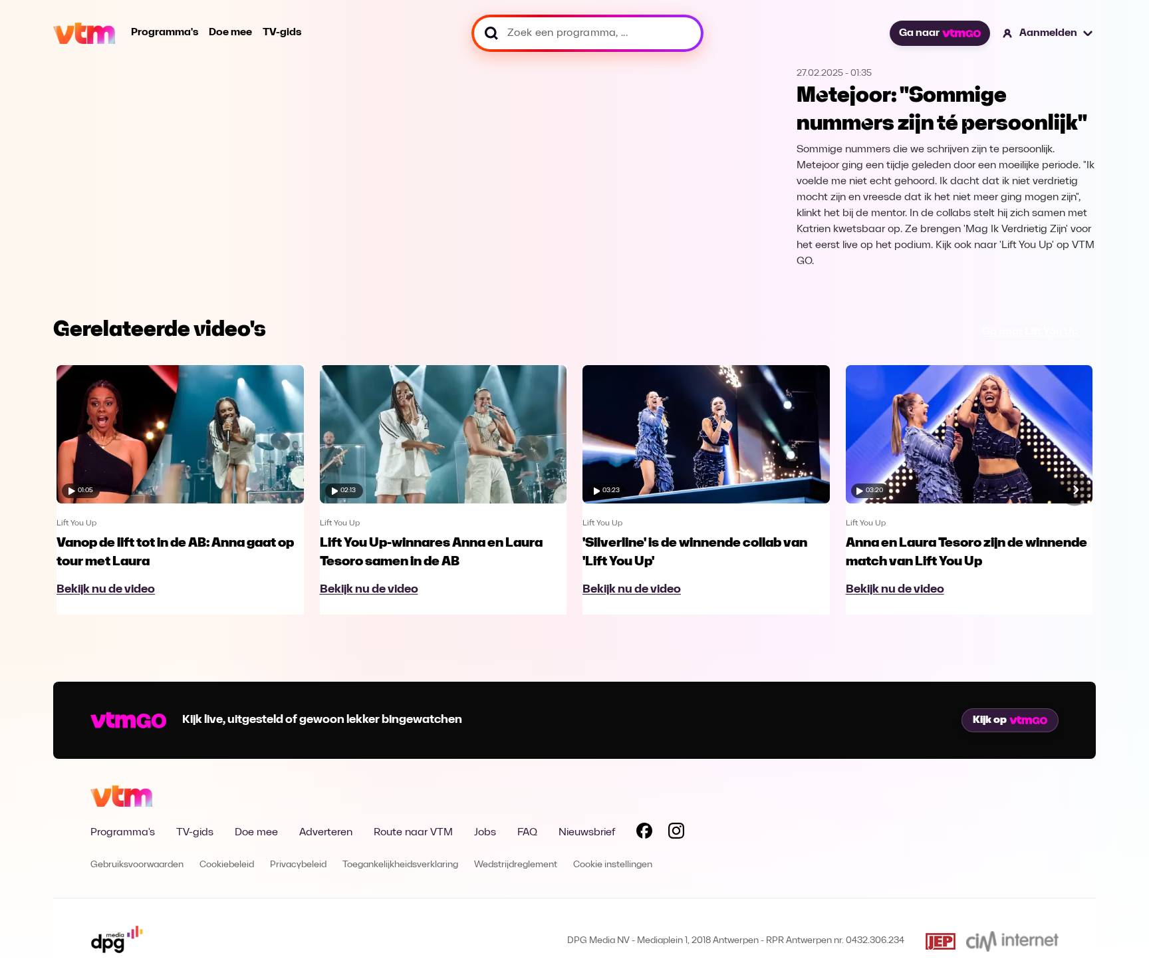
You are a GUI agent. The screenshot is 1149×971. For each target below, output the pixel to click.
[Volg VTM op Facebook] (644, 833)
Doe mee (230, 32)
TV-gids (282, 32)
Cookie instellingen (612, 865)
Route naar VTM (413, 832)
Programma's (164, 32)
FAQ (527, 832)
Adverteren (325, 832)
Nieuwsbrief (587, 832)
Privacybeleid (298, 865)
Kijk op (990, 720)
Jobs (485, 832)
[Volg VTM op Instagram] (676, 833)
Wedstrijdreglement (515, 865)
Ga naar (919, 33)
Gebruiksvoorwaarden (137, 865)
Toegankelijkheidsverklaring (400, 865)
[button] (1048, 33)
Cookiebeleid (226, 865)
